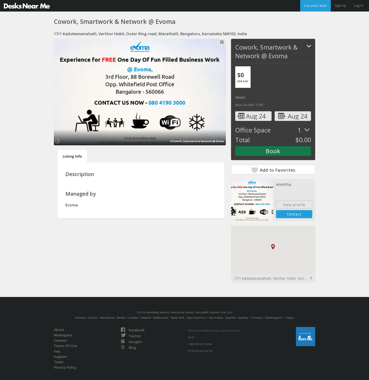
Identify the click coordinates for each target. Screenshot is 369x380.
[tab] (243, 77)
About (59, 329)
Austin (92, 317)
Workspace (63, 335)
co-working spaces (156, 312)
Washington (274, 317)
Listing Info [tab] (72, 156)
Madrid (146, 317)
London (133, 317)
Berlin (121, 317)
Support (60, 356)
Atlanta (80, 317)
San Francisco (196, 317)
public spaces (210, 312)
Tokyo (289, 317)
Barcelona (107, 317)
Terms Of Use (65, 345)
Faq (57, 351)
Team (59, 362)
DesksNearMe (27, 6)
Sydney (243, 317)
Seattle (230, 317)
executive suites (182, 312)
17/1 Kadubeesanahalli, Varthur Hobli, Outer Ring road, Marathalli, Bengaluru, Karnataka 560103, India (273, 278)
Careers (60, 340)
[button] (273, 247)
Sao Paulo (216, 317)
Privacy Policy (65, 367)
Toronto (257, 317)
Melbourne (160, 317)
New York (177, 317)
